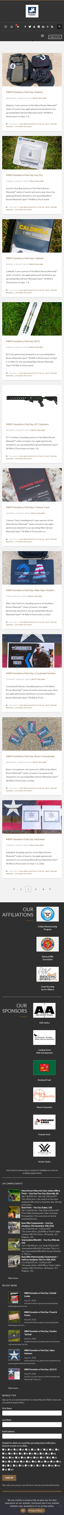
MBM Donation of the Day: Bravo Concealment (30, 756)
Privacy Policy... (36, 1510)
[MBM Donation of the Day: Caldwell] (32, 235)
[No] (60, 1505)
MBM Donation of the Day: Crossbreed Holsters (31, 673)
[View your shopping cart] (17, 27)
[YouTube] (34, 26)
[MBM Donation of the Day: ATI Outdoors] (32, 401)
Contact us (44, 1170)
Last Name (6, 1420)
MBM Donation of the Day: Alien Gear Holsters (30, 590)
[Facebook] (25, 26)
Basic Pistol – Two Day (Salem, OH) (37, 1207)
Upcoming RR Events (23, 126)
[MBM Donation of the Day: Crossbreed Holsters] (32, 650)
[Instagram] (38, 26)
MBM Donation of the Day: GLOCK (40, 1369)
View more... (13, 1278)
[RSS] (52, 26)
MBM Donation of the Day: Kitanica (24, 92)
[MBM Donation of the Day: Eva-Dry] (32, 152)
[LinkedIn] (43, 26)
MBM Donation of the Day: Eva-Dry (24, 175)
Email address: (8, 1431)
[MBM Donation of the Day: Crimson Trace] (32, 484)
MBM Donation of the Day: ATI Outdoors (27, 424)
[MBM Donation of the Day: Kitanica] (32, 69)
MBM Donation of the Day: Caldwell (24, 258)
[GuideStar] (47, 26)
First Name (7, 1408)
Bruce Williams (39, 98)
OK (23, 1510)
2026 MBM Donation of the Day (32, 124)
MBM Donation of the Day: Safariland (25, 839)
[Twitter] (30, 26)
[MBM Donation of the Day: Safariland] (32, 816)
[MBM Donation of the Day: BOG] (32, 318)
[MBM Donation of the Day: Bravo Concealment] (32, 733)
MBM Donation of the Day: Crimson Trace (27, 507)
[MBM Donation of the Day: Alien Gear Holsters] (32, 567)
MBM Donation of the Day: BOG (23, 341)
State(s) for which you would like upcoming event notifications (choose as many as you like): (29, 1444)
